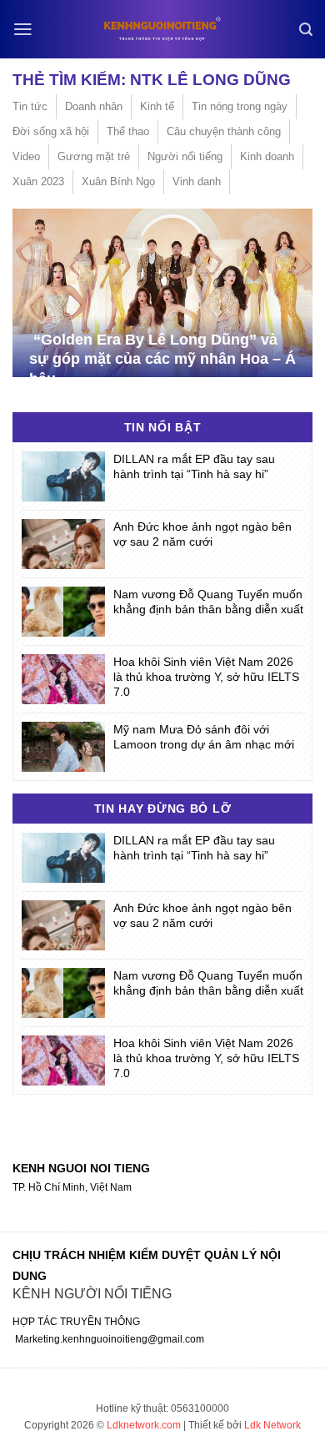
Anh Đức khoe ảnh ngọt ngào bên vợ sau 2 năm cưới (202, 534)
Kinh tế (157, 106)
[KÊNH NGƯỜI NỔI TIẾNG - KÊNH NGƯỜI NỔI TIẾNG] (162, 28)
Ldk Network (272, 1425)
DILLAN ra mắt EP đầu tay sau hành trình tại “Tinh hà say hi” (194, 466)
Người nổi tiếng (185, 156)
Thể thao (128, 131)
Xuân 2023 (38, 181)
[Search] (305, 29)
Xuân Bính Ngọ (118, 181)
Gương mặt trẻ (94, 156)
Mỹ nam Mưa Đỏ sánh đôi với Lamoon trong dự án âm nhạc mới (203, 737)
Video (26, 156)
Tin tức (30, 106)
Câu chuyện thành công (224, 131)
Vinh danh (196, 181)
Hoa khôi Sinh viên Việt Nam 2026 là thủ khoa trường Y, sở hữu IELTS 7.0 (206, 676)
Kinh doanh (267, 156)
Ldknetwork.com (144, 1425)
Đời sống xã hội (50, 131)
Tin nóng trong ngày (240, 106)
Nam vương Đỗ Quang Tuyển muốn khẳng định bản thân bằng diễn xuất (208, 601)
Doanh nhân (93, 106)
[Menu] (22, 29)
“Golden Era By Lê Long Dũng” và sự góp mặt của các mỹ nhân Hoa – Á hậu (162, 359)
